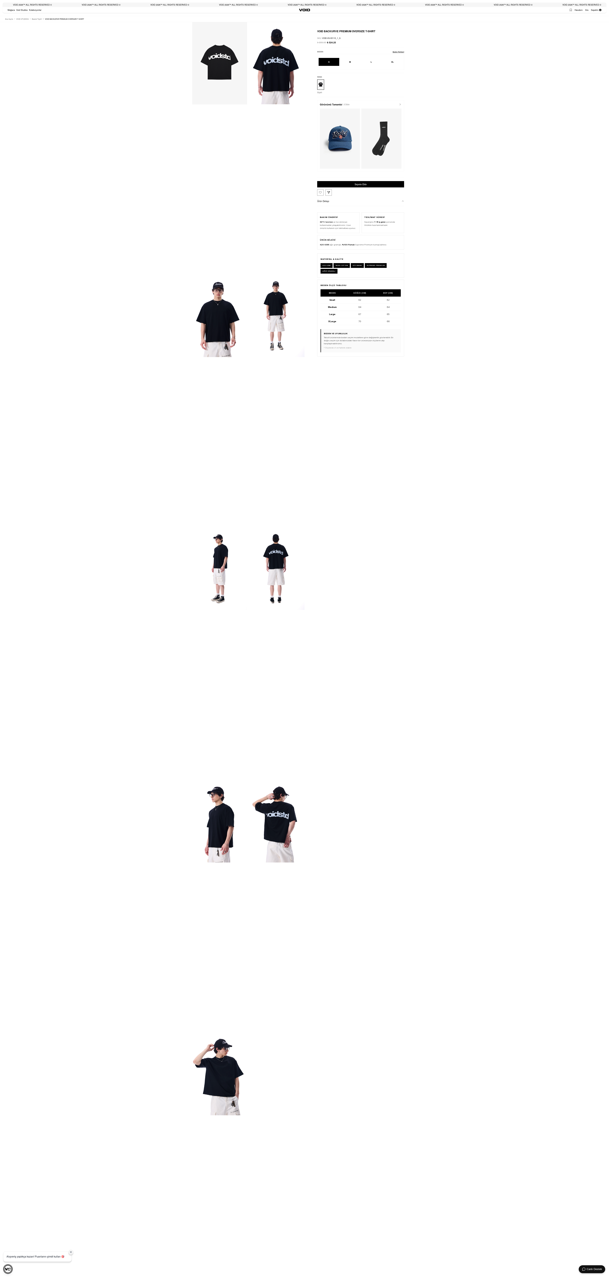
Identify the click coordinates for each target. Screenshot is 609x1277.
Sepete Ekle (361, 184)
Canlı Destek (594, 1269)
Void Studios (22, 9)
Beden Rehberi (398, 51)
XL (392, 61)
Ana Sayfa (9, 19)
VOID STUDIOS (22, 19)
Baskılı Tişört (37, 19)
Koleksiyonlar (35, 9)
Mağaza (11, 9)
